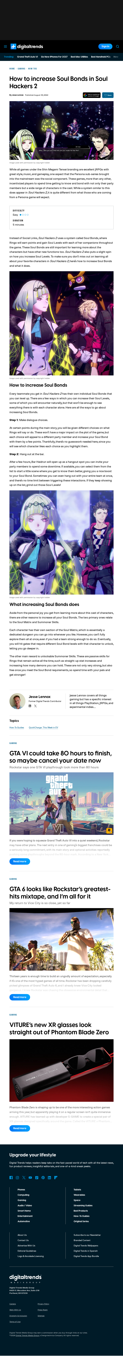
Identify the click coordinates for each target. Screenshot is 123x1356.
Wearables (79, 1195)
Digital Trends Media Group (27, 1335)
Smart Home (24, 1211)
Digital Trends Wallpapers (86, 1245)
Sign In (105, 46)
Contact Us (23, 1240)
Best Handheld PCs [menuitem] (100, 57)
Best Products (81, 1211)
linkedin (30, 706)
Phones (21, 1189)
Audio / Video (25, 1205)
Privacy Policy (43, 1304)
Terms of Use (14, 1321)
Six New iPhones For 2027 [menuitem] (54, 57)
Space (77, 1200)
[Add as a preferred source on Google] (92, 95)
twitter (35, 706)
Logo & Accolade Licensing (31, 1256)
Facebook (11, 1177)
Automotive (24, 1221)
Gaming (22, 1200)
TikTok (36, 1177)
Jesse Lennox (18, 95)
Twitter (23, 1177)
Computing (23, 1195)
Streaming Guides (83, 1205)
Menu (5, 46)
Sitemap (41, 1315)
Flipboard (55, 1177)
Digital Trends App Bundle (86, 1256)
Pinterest (43, 1177)
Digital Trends (21, 51)
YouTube (30, 1177)
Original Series (81, 1221)
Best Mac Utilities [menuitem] (79, 57)
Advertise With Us (26, 1245)
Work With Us (15, 1310)
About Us (22, 1235)
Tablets (77, 1189)
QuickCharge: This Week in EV (43, 727)
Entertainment (25, 1216)
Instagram (17, 1177)
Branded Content (82, 1240)
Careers (12, 1304)
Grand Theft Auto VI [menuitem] (27, 57)
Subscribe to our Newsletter (87, 1235)
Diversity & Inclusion (18, 1315)
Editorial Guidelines (27, 1250)
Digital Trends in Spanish (86, 1250)
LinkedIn (49, 1177)
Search (117, 46)
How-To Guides (16, 727)
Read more (19, 861)
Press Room (43, 1310)
